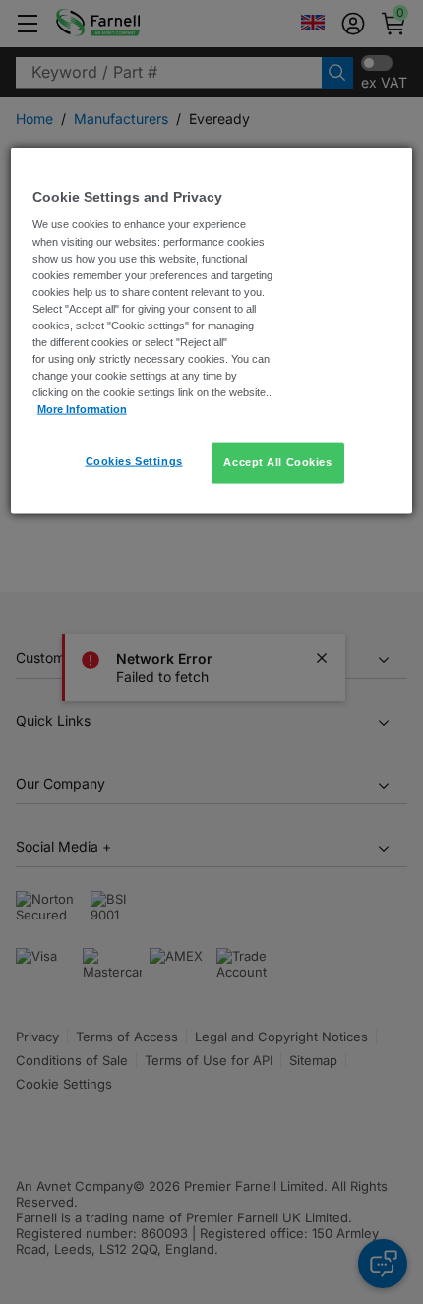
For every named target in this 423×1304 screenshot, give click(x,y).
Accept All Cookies (277, 462)
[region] (212, 330)
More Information (82, 409)
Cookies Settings (134, 461)
